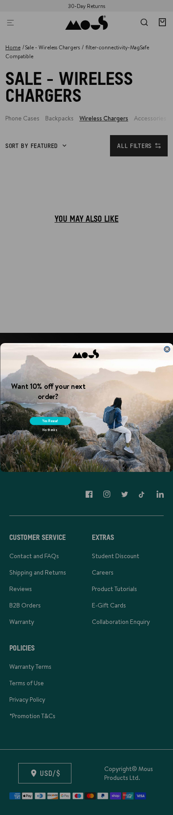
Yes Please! (50, 421)
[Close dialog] (166, 349)
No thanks (49, 429)
